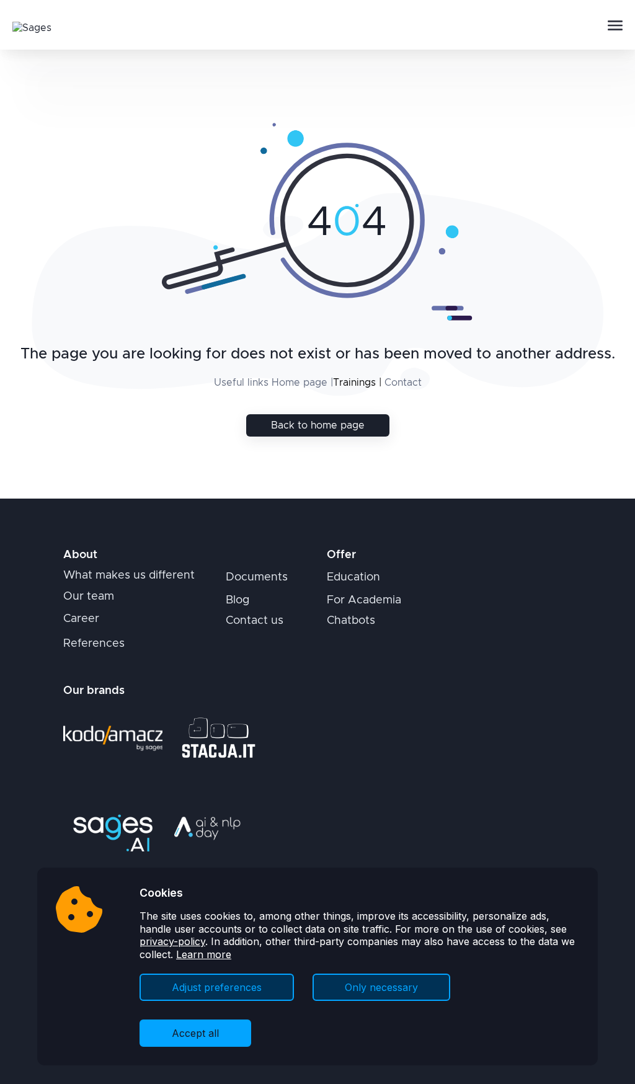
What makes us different (129, 575)
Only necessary (381, 987)
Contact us (254, 620)
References (94, 643)
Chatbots (351, 620)
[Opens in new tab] (112, 738)
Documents (257, 577)
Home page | (302, 383)
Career (81, 618)
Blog (237, 600)
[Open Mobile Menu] (615, 26)
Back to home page (318, 425)
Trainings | (357, 383)
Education (353, 577)
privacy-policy (172, 941)
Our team (88, 596)
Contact (403, 383)
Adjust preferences (217, 987)
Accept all (195, 1033)
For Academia (364, 600)
